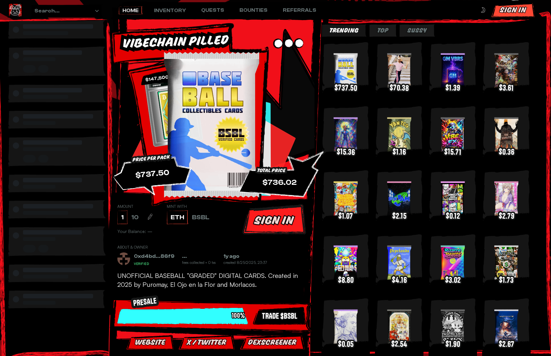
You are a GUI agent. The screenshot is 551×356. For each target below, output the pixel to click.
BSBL (200, 217)
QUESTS (212, 10)
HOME (130, 10)
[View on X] (165, 256)
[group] (59, 36)
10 (135, 217)
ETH (177, 217)
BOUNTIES (253, 10)
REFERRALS (299, 10)
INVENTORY (170, 10)
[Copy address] (162, 262)
